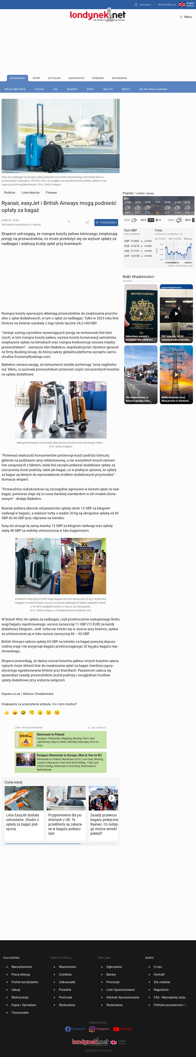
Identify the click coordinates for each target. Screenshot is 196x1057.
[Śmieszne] (23, 712)
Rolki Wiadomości (138, 276)
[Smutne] (48, 712)
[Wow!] (40, 712)
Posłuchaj (108, 222)
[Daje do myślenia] (32, 712)
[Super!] (15, 712)
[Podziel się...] (87, 222)
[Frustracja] (57, 712)
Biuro (149, 957)
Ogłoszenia (11, 957)
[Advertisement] (98, 39)
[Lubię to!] (6, 712)
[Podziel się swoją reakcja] (67, 222)
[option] (25, 967)
